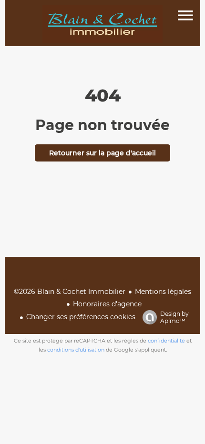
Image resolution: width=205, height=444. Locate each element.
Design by (174, 317)
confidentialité (166, 340)
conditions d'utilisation (75, 349)
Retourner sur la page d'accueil (102, 153)
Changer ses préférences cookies (80, 317)
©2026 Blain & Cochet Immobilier (69, 291)
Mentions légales (163, 291)
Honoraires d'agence (107, 304)
